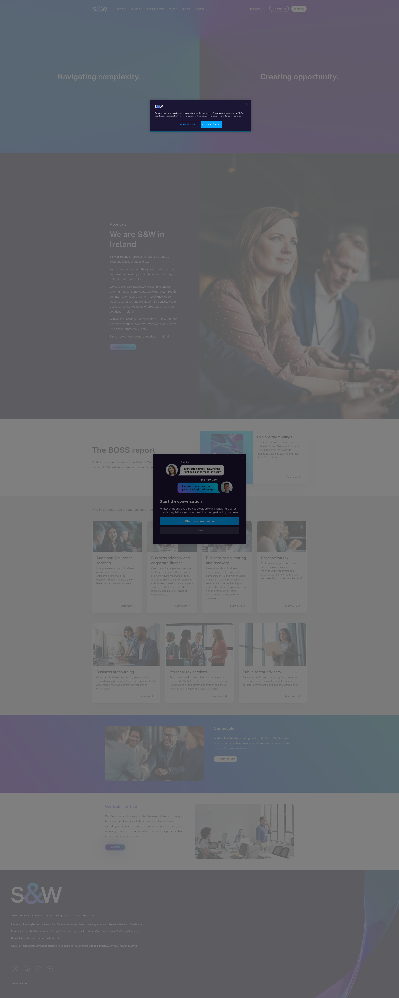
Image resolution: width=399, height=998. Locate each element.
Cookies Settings (188, 124)
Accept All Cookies (211, 124)
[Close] (246, 103)
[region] (200, 116)
